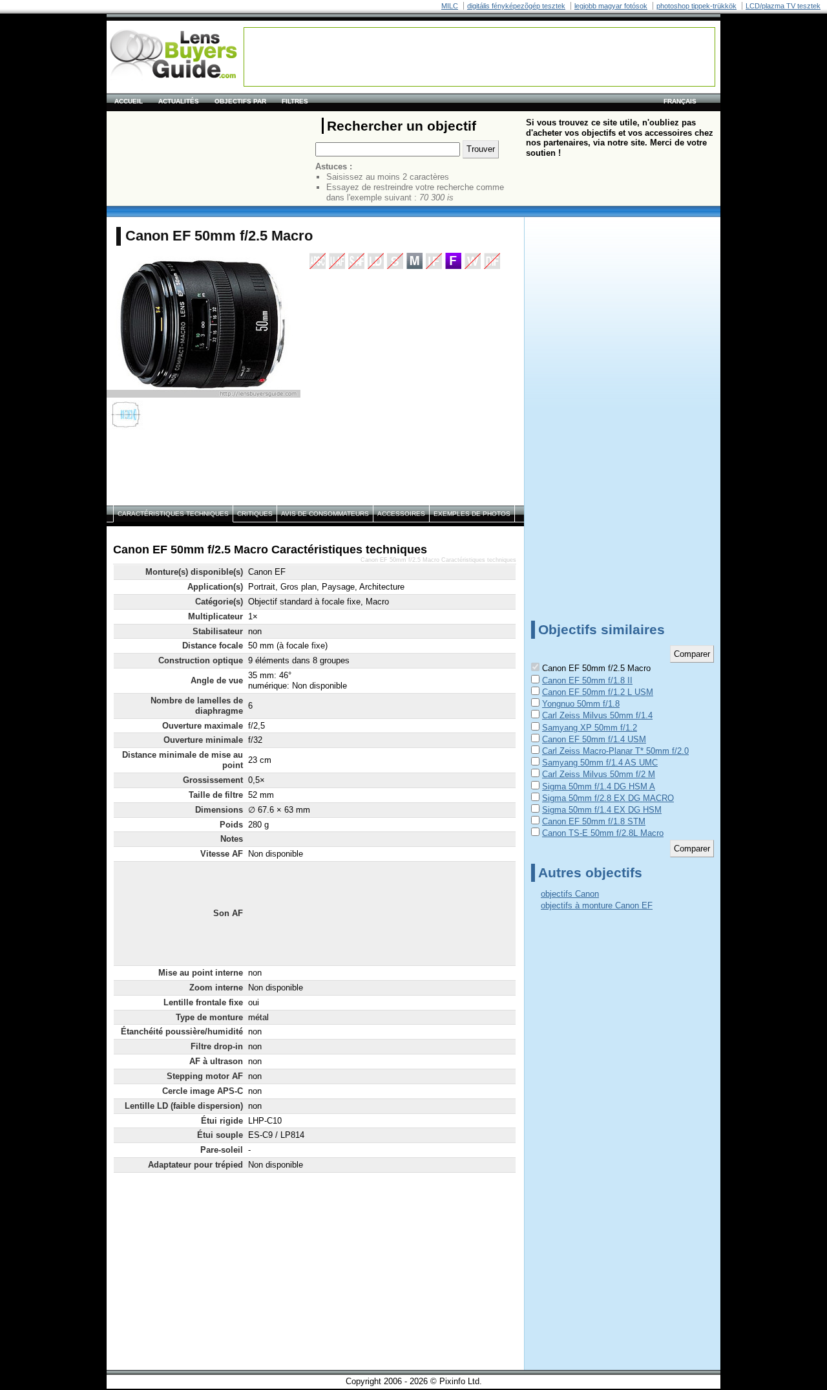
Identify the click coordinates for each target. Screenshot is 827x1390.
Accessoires (401, 513)
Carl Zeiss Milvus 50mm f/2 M (598, 774)
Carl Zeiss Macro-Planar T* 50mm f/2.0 (615, 751)
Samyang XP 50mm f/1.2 (589, 727)
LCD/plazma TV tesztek (783, 6)
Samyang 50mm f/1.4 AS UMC (600, 762)
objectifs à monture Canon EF (597, 905)
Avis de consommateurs (325, 513)
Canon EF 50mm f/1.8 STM (593, 821)
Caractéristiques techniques (173, 513)
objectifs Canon (570, 894)
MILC (449, 6)
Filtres (295, 101)
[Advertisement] (479, 57)
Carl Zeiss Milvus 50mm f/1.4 (597, 715)
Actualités (178, 101)
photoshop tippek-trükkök (696, 6)
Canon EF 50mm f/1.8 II (587, 680)
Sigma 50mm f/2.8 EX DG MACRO (608, 798)
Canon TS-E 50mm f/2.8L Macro (603, 833)
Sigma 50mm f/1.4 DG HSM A (598, 786)
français (680, 101)
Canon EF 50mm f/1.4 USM (594, 739)
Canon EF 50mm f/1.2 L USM (597, 692)
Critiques (255, 513)
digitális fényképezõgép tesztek (516, 6)
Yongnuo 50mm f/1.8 (581, 704)
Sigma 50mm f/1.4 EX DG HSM (602, 810)
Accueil (128, 101)
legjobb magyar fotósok (610, 6)
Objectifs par (240, 101)
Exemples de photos (472, 513)
